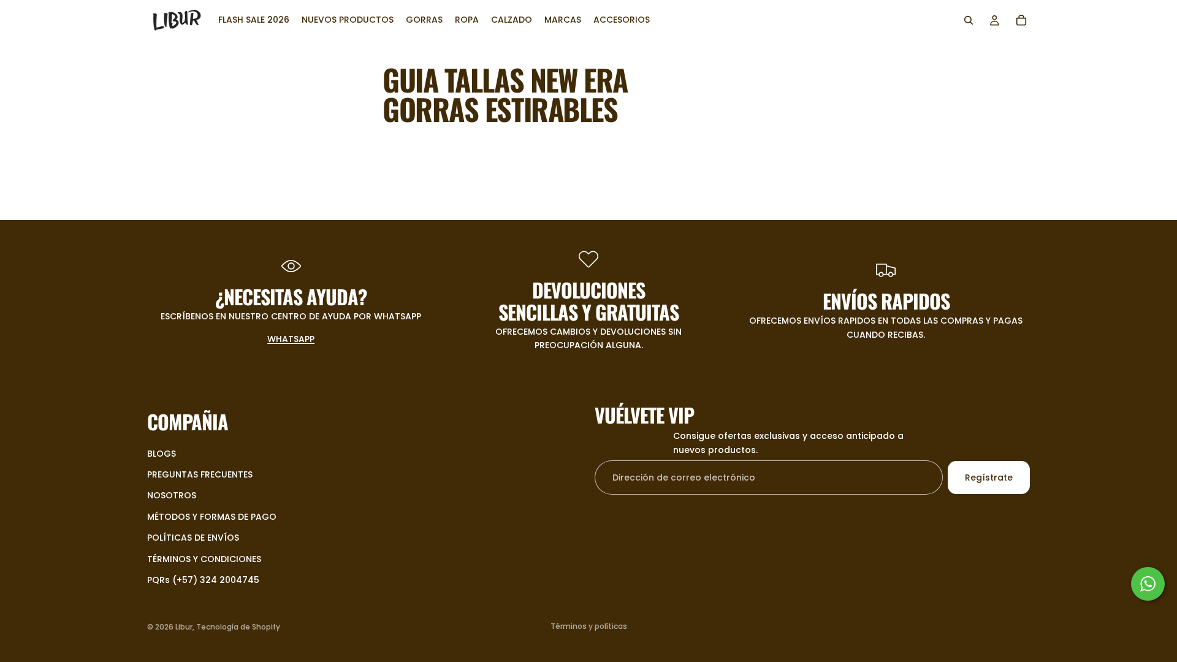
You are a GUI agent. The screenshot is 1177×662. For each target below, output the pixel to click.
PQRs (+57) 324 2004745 (203, 579)
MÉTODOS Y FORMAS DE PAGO (211, 516)
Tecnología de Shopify (238, 627)
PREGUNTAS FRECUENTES (200, 474)
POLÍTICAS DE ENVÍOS (193, 537)
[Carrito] (1021, 20)
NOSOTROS (171, 495)
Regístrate (989, 477)
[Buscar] (968, 20)
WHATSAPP (290, 339)
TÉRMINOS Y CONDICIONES (204, 558)
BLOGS (161, 453)
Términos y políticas (588, 626)
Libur (183, 627)
